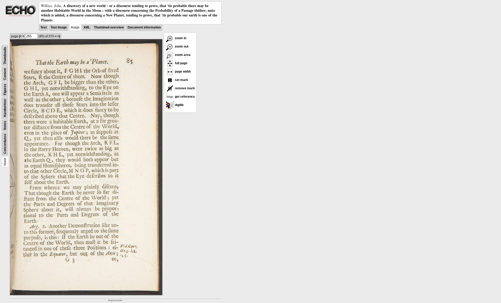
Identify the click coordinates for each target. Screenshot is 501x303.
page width (182, 71)
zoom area (182, 55)
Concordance (5, 144)
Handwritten (5, 108)
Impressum (115, 300)
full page (180, 63)
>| (58, 36)
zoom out (181, 46)
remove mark (184, 88)
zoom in (180, 38)
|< (20, 36)
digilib (178, 105)
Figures (5, 89)
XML (87, 27)
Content (5, 74)
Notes (5, 125)
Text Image (59, 27)
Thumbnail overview (109, 27)
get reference (184, 96)
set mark (181, 80)
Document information (144, 27)
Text (43, 27)
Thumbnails (5, 55)
